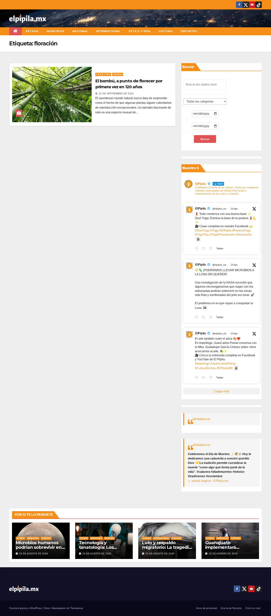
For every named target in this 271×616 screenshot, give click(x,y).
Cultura (166, 31)
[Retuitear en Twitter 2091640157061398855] (204, 249)
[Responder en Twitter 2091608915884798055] (197, 317)
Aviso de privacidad (206, 608)
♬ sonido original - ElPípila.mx (208, 480)
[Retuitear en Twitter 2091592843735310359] (204, 378)
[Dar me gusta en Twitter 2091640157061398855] (212, 249)
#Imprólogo (202, 363)
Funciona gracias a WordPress (26, 608)
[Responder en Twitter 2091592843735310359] (197, 378)
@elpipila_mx (219, 208)
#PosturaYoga (241, 230)
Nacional (80, 31)
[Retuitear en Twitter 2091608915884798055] (204, 317)
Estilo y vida (139, 31)
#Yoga (214, 230)
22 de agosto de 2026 (223, 553)
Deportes (189, 31)
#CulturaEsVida (205, 368)
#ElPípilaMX (224, 368)
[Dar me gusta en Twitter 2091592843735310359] (212, 378)
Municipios (55, 31)
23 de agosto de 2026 (33, 553)
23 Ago (234, 208)
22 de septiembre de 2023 (116, 93)
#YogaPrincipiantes (222, 234)
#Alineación (244, 234)
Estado (32, 31)
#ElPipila (225, 230)
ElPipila (200, 208)
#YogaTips (202, 234)
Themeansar (76, 608)
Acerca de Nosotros (231, 608)
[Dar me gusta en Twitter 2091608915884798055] (212, 317)
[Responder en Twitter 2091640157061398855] (197, 249)
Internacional (108, 31)
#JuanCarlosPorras (223, 363)
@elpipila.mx (201, 419)
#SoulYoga (202, 230)
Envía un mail (253, 608)
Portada (117, 74)
